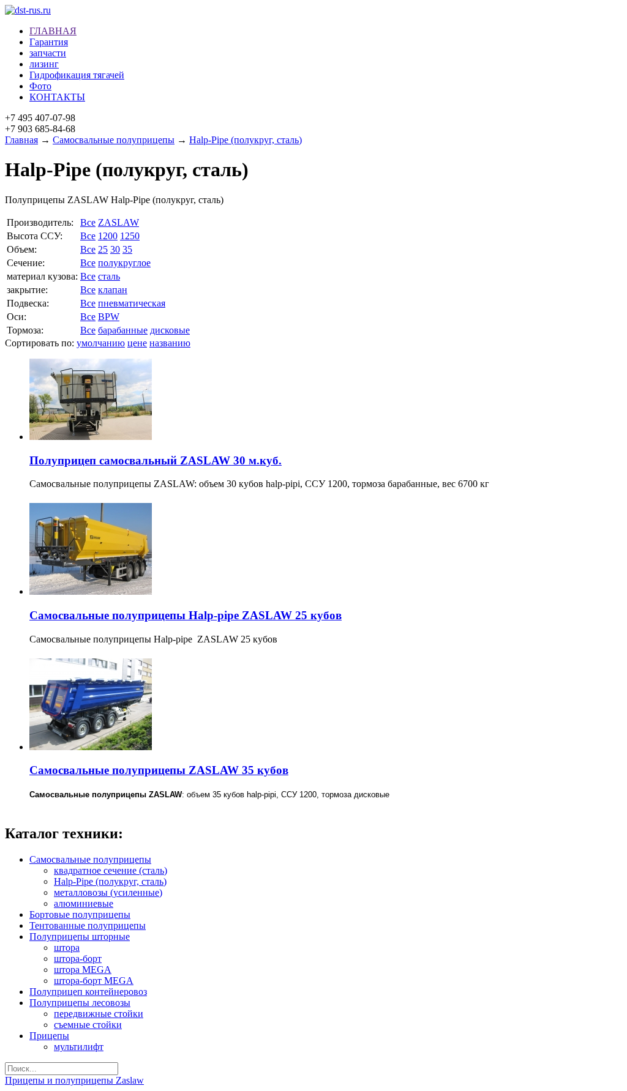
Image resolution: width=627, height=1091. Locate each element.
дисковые (170, 330)
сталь (109, 276)
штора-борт (78, 958)
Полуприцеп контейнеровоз (88, 991)
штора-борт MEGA (93, 980)
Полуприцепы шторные (79, 936)
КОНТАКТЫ (57, 97)
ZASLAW (118, 222)
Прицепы (49, 1035)
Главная (21, 140)
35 (127, 249)
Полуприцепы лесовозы (79, 1002)
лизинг (44, 64)
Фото (40, 86)
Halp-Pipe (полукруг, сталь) (245, 140)
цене (137, 343)
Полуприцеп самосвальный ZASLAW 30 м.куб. (155, 460)
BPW (108, 316)
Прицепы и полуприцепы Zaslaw (74, 1080)
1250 (130, 236)
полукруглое (124, 263)
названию (169, 343)
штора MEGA (82, 969)
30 (115, 249)
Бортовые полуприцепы (79, 914)
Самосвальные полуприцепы (114, 140)
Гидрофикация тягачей (76, 75)
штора (67, 947)
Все (88, 222)
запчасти (47, 53)
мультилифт (78, 1046)
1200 (108, 236)
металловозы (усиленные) (108, 892)
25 (103, 249)
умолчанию (101, 343)
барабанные (123, 330)
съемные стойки (88, 1024)
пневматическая (131, 303)
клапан (112, 290)
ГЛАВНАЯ (53, 31)
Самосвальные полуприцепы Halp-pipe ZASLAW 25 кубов (185, 615)
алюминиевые (83, 903)
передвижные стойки (98, 1013)
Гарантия (48, 42)
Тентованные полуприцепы (87, 925)
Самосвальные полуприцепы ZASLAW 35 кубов (158, 770)
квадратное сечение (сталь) (110, 870)
